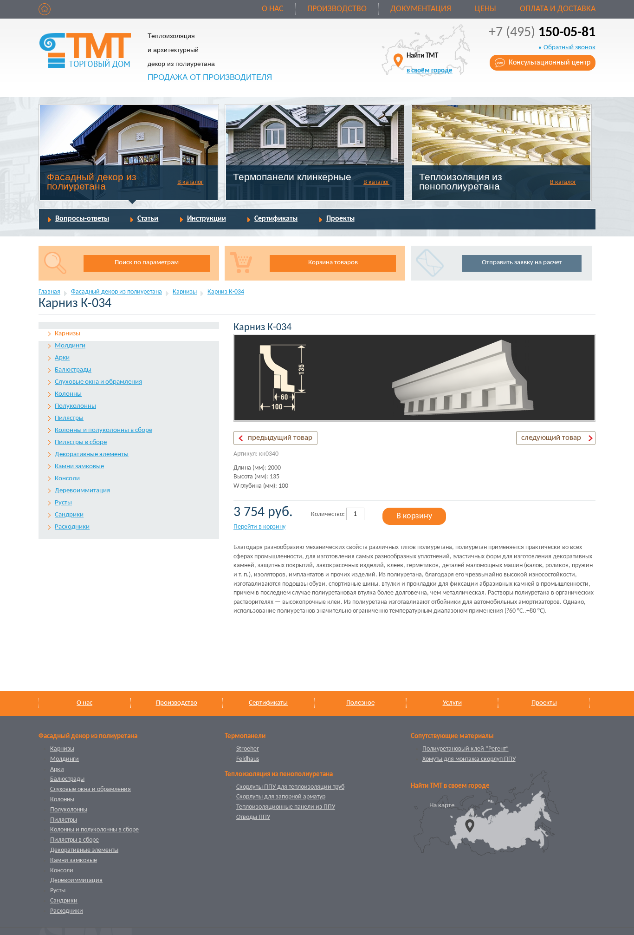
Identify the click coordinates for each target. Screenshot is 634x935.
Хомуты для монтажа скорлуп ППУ (469, 759)
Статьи (147, 218)
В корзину (414, 516)
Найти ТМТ (430, 63)
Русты (63, 502)
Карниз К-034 (225, 291)
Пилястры (69, 418)
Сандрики (69, 514)
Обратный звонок (569, 47)
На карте (441, 805)
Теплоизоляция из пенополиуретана (460, 181)
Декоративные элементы (92, 454)
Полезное (360, 703)
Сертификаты (276, 218)
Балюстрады (73, 369)
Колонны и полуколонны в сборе (103, 430)
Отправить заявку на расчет (522, 262)
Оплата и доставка (557, 9)
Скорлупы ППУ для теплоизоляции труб (290, 787)
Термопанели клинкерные (292, 176)
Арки (62, 357)
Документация (420, 9)
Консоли (67, 478)
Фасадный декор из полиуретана (91, 181)
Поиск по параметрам (147, 262)
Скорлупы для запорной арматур (280, 796)
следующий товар (551, 438)
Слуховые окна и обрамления (98, 382)
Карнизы (185, 291)
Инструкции (206, 218)
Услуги (452, 703)
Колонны (68, 394)
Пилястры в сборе (81, 442)
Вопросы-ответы (82, 218)
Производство (337, 9)
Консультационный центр (549, 62)
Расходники (72, 526)
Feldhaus (247, 759)
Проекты (340, 218)
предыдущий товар (280, 438)
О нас (273, 9)
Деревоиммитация (82, 490)
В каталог (190, 182)
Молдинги (70, 345)
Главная (49, 291)
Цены (485, 9)
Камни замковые (79, 466)
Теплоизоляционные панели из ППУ (285, 807)
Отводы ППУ (253, 817)
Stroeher (247, 748)
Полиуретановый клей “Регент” (465, 748)
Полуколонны (75, 406)
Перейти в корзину (259, 526)
